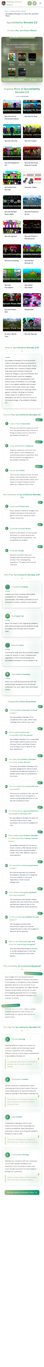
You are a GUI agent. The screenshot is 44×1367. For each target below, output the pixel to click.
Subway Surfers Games (18, 11)
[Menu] (40, 3)
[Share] (40, 80)
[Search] (30, 3)
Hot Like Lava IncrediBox (14, 1009)
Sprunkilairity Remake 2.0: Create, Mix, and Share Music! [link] (22, 15)
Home (6, 11)
